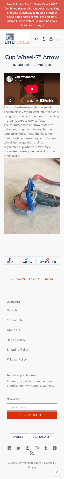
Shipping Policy (18, 350)
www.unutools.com (29, 462)
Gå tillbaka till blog (34, 279)
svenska (18, 436)
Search (12, 310)
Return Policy (16, 340)
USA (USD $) (41, 436)
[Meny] (58, 38)
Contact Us (14, 320)
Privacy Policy (17, 359)
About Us (13, 330)
